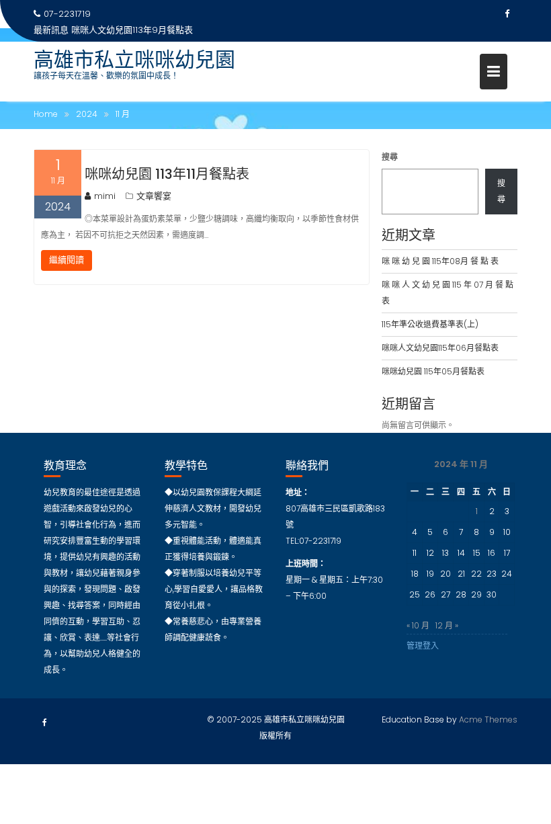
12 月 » (446, 625)
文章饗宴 (153, 196)
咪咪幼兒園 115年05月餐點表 (433, 371)
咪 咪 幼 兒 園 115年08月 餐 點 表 (440, 261)
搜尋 (390, 157)
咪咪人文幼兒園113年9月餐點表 (132, 30)
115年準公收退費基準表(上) (430, 324)
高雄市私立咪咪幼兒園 (134, 59)
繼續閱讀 (66, 259)
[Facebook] (506, 14)
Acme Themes (488, 719)
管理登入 (423, 645)
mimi (105, 196)
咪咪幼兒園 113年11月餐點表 (167, 174)
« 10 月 (418, 625)
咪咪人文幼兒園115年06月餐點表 (440, 348)
